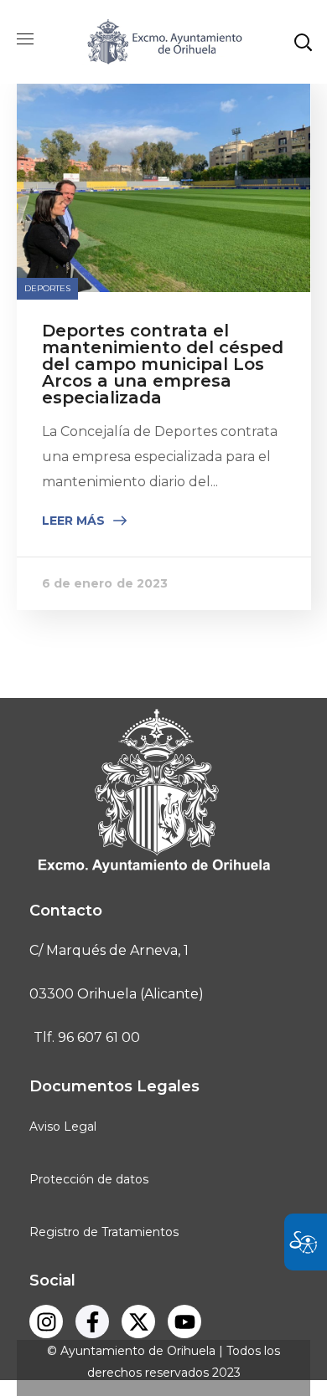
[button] (302, 41)
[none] (164, 87)
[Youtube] (184, 1321)
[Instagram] (46, 1321)
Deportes (47, 288)
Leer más (73, 520)
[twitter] (138, 1321)
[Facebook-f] (92, 1321)
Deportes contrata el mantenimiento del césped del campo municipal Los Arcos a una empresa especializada (162, 364)
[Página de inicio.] (163, 41)
